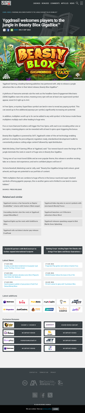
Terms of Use (43, 372)
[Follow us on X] (50, 395)
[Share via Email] (12, 30)
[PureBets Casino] (36, 302)
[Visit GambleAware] (48, 383)
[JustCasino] (22, 309)
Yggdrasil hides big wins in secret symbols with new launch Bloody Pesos (63, 204)
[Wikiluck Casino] (63, 302)
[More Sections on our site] (81, 3)
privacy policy (47, 409)
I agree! (55, 409)
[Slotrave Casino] (9, 302)
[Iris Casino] (22, 302)
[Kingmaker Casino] (9, 309)
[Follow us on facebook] (42, 395)
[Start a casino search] (77, 3)
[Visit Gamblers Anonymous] (33, 383)
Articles (64, 3)
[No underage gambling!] (24, 383)
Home (4, 12)
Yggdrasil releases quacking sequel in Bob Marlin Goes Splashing (61, 222)
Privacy (53, 372)
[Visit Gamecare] (60, 383)
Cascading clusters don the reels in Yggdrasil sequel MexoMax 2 (21, 213)
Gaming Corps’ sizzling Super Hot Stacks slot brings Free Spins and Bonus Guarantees (63, 250)
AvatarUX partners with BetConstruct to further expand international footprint (20, 250)
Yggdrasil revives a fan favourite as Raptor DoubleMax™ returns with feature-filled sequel (21, 204)
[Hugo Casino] (36, 309)
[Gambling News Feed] (35, 395)
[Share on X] (4, 30)
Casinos (36, 3)
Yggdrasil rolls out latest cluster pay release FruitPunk (20, 231)
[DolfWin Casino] (49, 309)
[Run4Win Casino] (49, 302)
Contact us (33, 372)
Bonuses (45, 3)
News (72, 3)
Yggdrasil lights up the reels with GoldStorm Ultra (20, 222)
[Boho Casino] (63, 309)
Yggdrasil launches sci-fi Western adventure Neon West (58, 213)
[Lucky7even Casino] (76, 309)
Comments (55, 3)
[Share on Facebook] (8, 30)
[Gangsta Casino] (76, 302)
